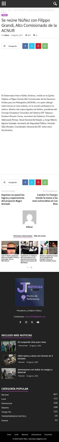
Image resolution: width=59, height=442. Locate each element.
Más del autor (40, 236)
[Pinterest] (38, 46)
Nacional (21, 362)
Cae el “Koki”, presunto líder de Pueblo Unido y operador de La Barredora (10, 258)
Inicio (3, 10)
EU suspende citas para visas (32, 342)
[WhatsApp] (45, 46)
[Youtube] (38, 322)
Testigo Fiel (6, 412)
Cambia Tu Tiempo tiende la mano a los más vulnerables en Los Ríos (45, 199)
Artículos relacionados (22, 236)
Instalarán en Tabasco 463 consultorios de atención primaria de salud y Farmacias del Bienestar (29, 259)
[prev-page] (27, 267)
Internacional (23, 346)
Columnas (48, 434)
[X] (32, 46)
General (4, 420)
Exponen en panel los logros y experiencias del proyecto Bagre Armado (12, 199)
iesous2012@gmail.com (35, 317)
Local (9, 10)
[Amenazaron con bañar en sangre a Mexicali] (8, 373)
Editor (6, 35)
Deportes (5, 408)
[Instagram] (27, 322)
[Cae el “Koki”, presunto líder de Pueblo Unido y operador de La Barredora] (10, 247)
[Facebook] (25, 46)
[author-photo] (29, 217)
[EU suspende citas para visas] (8, 346)
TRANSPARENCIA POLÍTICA (13, 416)
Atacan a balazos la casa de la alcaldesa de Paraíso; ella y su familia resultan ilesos (48, 258)
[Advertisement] (29, 73)
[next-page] (31, 267)
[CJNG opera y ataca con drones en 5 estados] (8, 359)
